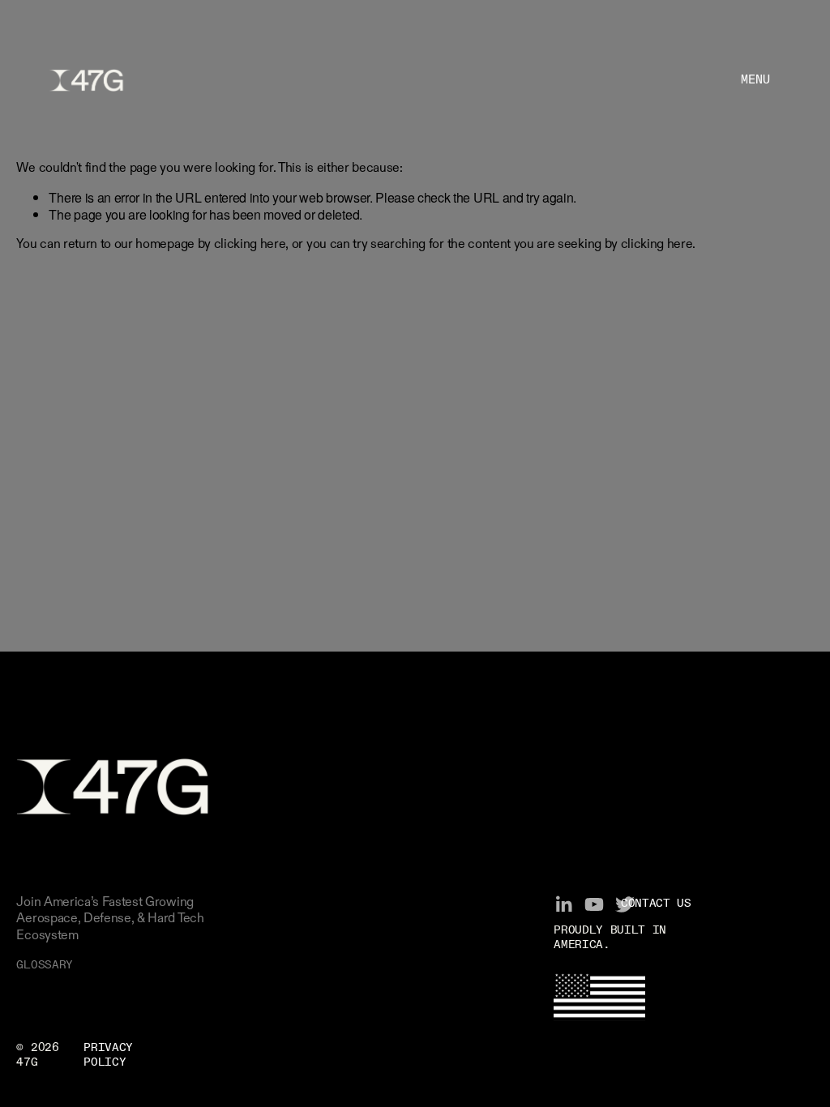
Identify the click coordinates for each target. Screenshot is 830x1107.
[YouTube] (594, 904)
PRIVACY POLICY (108, 1055)
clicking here (250, 244)
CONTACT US (656, 903)
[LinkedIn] (563, 904)
